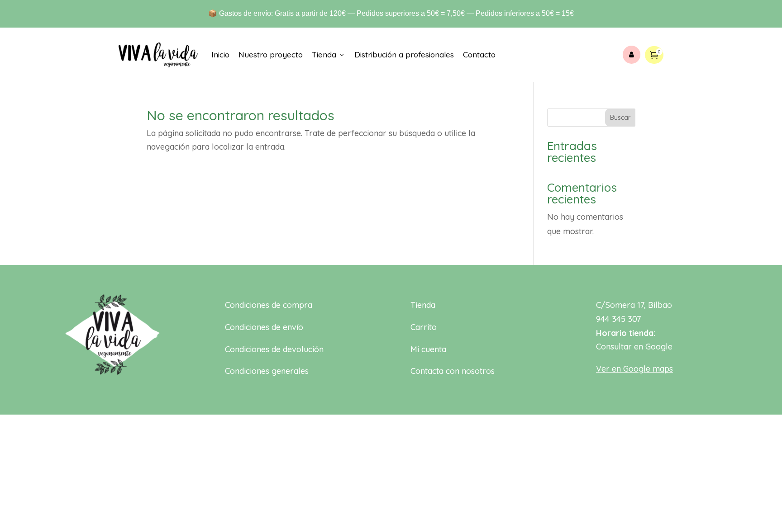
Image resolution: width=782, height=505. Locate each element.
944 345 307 (618, 319)
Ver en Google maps (634, 368)
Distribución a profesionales (404, 54)
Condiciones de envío (264, 327)
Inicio (220, 54)
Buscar (620, 117)
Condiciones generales (267, 371)
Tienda (328, 54)
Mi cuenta (428, 349)
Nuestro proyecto (270, 54)
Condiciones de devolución (274, 349)
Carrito (423, 327)
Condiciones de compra (268, 305)
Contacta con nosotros (452, 371)
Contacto (479, 54)
